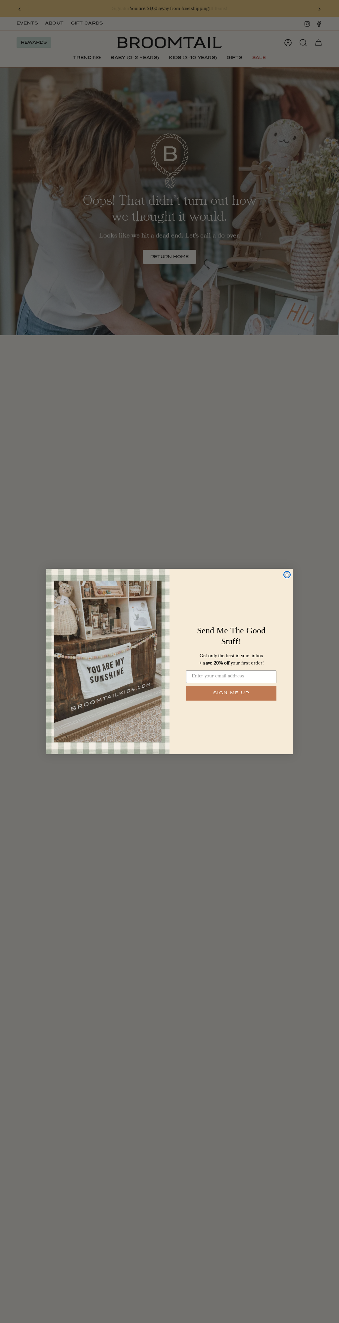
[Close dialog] (287, 574)
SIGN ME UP (231, 693)
